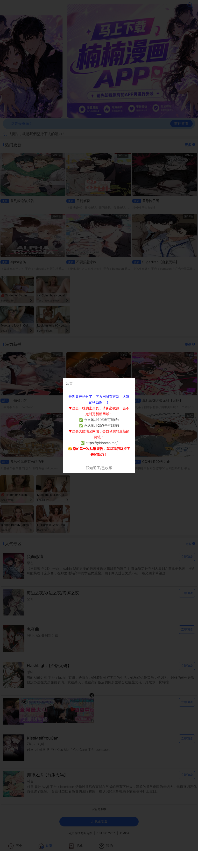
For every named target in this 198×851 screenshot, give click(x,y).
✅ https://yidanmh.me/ (99, 443)
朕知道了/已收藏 (99, 467)
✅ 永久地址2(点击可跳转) (99, 425)
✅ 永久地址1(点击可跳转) (99, 420)
